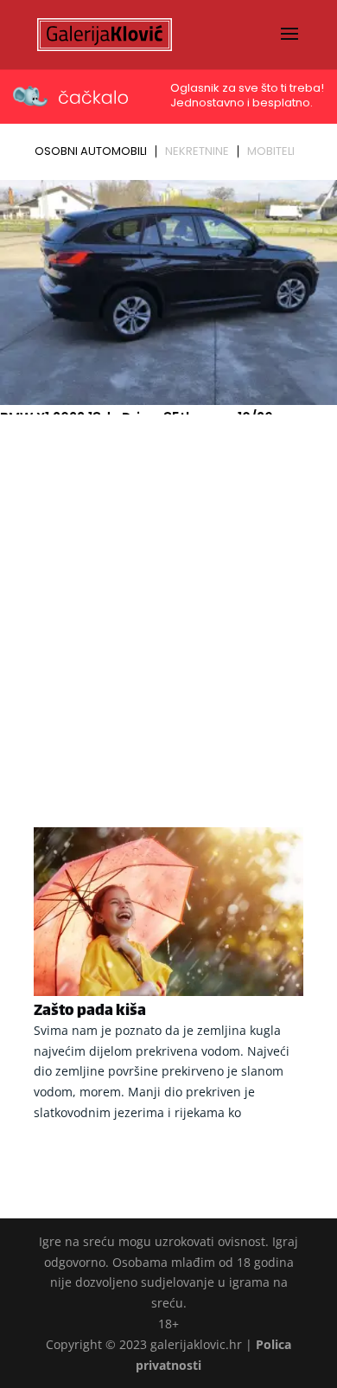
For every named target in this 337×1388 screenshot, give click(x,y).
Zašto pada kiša (90, 1011)
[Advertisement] (168, 598)
